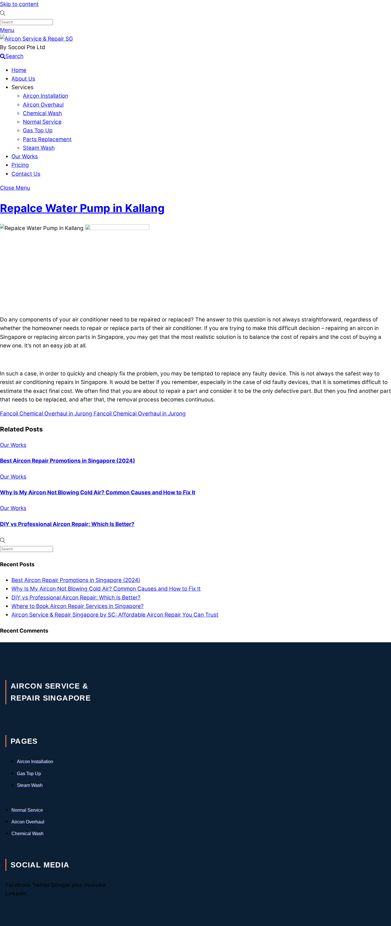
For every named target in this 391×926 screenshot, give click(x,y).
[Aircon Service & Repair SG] (36, 38)
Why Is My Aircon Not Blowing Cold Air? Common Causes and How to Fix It (97, 492)
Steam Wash (39, 148)
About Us (23, 78)
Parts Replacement (47, 139)
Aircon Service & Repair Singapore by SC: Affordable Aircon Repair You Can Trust (114, 614)
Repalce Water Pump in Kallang (82, 208)
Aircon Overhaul (43, 104)
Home (18, 70)
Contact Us (25, 174)
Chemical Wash (42, 113)
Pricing (20, 165)
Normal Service (42, 122)
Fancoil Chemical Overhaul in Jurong (46, 413)
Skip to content (19, 4)
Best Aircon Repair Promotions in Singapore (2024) (67, 460)
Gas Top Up (38, 130)
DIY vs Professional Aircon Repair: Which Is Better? (67, 524)
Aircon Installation (45, 96)
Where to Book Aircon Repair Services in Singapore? (77, 606)
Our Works (24, 156)
